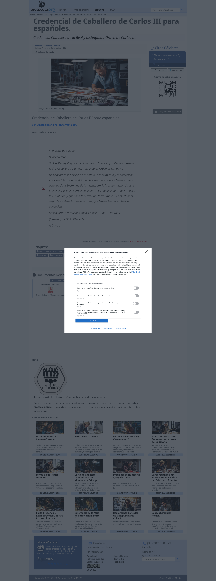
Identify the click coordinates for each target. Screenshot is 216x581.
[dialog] (108, 290)
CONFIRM (92, 320)
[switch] (136, 288)
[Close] (147, 252)
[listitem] (108, 283)
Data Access (108, 328)
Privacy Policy (121, 328)
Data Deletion (95, 328)
